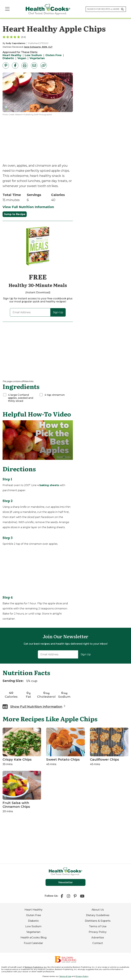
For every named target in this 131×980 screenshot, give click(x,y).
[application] (38, 440)
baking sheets (49, 485)
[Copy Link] (43, 65)
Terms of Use (97, 926)
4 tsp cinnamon (54, 394)
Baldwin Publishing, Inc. (36, 967)
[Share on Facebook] (15, 65)
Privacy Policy (98, 931)
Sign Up (58, 312)
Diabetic (8, 58)
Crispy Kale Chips (17, 759)
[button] (38, 440)
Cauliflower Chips (104, 759)
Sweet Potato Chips (63, 759)
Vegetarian (37, 58)
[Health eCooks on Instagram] (68, 895)
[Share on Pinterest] (6, 65)
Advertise (97, 937)
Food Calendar (33, 943)
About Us (98, 909)
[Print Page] (24, 65)
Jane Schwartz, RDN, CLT (38, 47)
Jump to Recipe (14, 214)
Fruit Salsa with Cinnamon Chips (16, 805)
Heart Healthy (12, 55)
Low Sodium (33, 55)
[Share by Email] (34, 65)
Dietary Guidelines (97, 915)
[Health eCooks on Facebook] (63, 895)
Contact (97, 943)
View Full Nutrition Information (28, 207)
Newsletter (65, 882)
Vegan (21, 58)
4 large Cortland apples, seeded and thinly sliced (20, 397)
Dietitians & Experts (98, 920)
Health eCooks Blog (33, 937)
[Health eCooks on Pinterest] (75, 895)
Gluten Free (53, 55)
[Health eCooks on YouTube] (82, 895)
